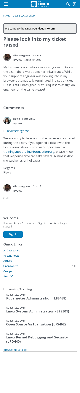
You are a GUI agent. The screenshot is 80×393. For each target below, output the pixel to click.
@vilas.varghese (18, 131)
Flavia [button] (16, 118)
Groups (7, 271)
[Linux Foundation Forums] (40, 4)
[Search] (68, 4)
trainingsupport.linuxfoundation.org (28, 152)
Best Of (8, 276)
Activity (7, 261)
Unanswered (40, 266)
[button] (7, 57)
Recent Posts (11, 255)
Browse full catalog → (16, 349)
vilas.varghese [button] (22, 55)
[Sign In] (74, 4)
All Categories (11, 250)
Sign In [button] (13, 234)
